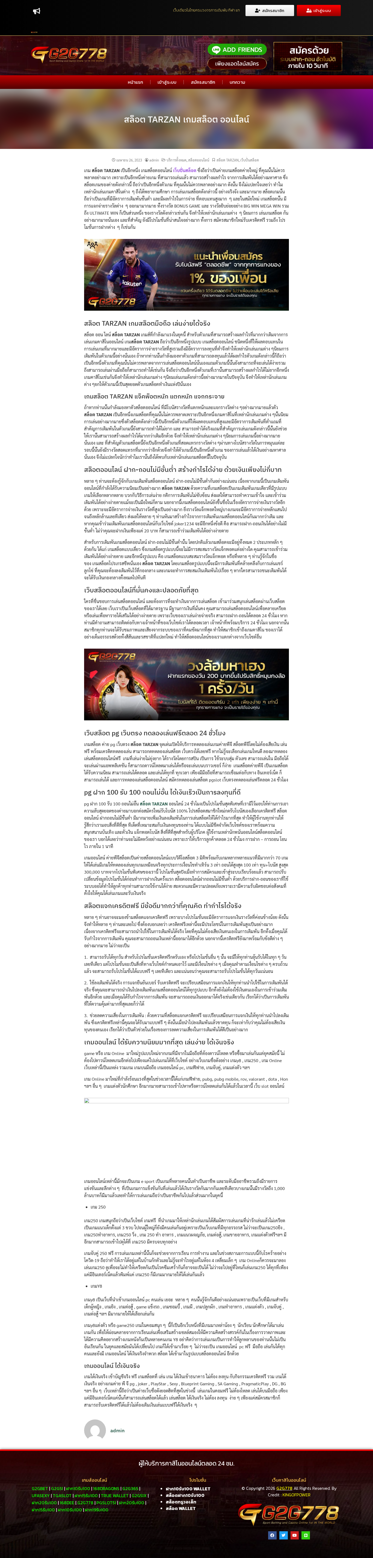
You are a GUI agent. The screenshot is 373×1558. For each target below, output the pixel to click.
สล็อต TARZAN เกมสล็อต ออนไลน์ (186, 119)
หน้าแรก (135, 82)
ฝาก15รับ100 (86, 1495)
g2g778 (85, 1502)
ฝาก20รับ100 (44, 1502)
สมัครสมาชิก (203, 82)
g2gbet (40, 1488)
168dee (67, 1502)
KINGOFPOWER (296, 1494)
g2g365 (130, 1488)
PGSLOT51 (106, 1502)
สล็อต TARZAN (228, 160)
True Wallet (115, 1495)
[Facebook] (272, 1535)
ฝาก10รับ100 (78, 1488)
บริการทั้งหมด (177, 160)
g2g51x (139, 1495)
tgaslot (62, 1495)
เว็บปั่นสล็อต (249, 160)
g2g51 (57, 1488)
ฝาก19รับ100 (96, 1509)
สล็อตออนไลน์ (198, 160)
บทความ (237, 82)
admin (154, 160)
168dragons (106, 1488)
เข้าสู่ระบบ (167, 82)
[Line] (305, 1535)
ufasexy (41, 1495)
